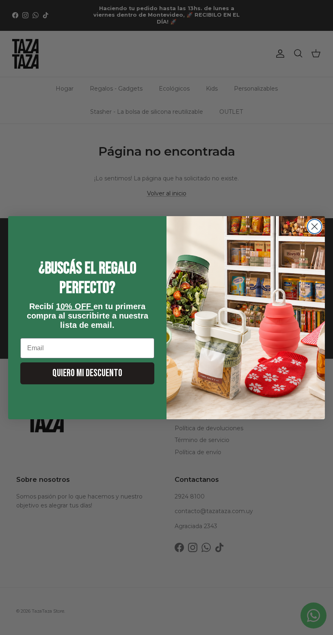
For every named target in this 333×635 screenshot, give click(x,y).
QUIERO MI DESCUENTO (87, 373)
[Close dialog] (314, 226)
